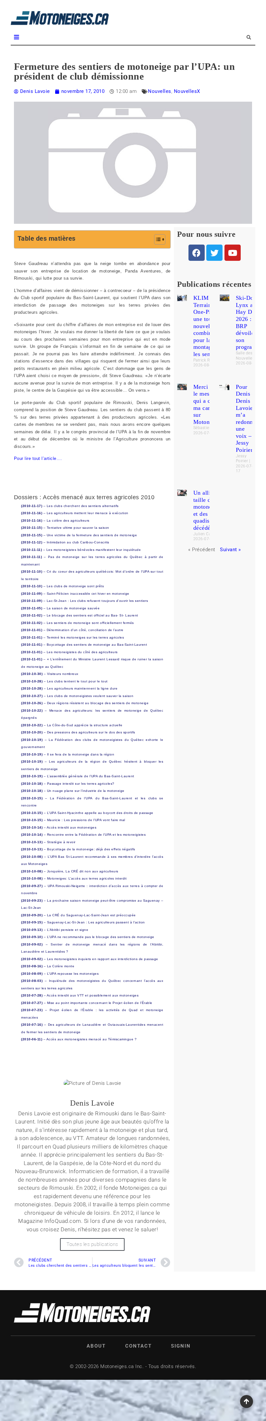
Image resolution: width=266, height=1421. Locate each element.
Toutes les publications (92, 1244)
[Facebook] (196, 253)
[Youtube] (232, 253)
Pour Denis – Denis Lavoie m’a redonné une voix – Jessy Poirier (246, 418)
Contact (138, 1346)
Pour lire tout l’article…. (38, 458)
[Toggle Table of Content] (156, 239)
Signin (181, 1346)
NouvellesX (187, 91)
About (96, 1346)
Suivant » (230, 549)
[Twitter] (214, 253)
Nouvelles (159, 91)
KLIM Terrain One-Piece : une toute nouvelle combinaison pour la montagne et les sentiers (209, 326)
